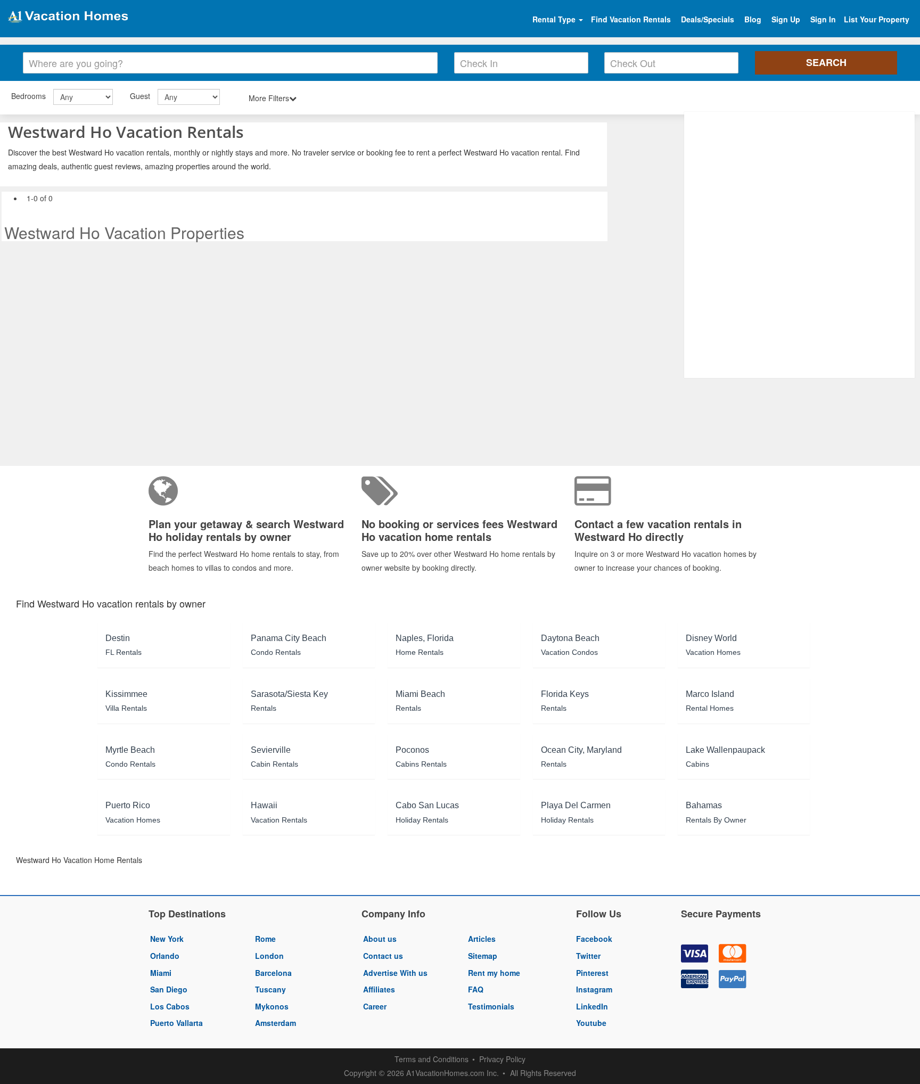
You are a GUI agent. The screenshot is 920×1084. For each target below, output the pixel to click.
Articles (482, 938)
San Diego (168, 989)
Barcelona (273, 972)
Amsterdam (275, 1022)
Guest (140, 96)
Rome (265, 938)
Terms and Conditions (432, 1059)
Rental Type (555, 19)
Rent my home (494, 972)
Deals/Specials (707, 19)
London (269, 955)
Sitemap (482, 955)
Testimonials (491, 1006)
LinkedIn (592, 1006)
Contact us (383, 955)
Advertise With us (395, 972)
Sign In (823, 19)
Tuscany (270, 989)
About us (380, 938)
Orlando (164, 955)
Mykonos (272, 1006)
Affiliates (379, 989)
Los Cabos (170, 1006)
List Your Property (876, 19)
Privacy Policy (502, 1059)
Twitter (588, 955)
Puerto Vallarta (176, 1022)
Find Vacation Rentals (631, 19)
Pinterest (592, 972)
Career (375, 1006)
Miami (160, 972)
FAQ (475, 989)
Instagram (594, 989)
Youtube (591, 1022)
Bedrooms (28, 96)
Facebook (594, 938)
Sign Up (785, 19)
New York (167, 938)
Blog (752, 19)
